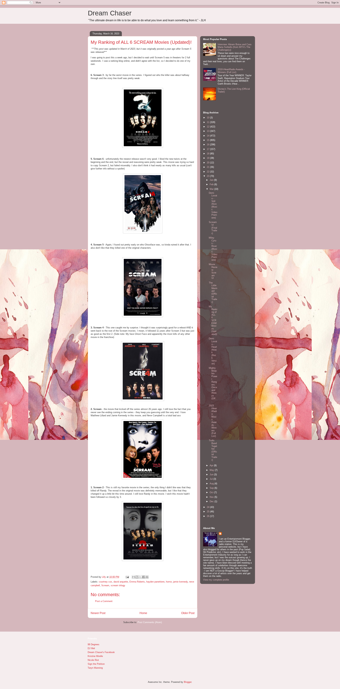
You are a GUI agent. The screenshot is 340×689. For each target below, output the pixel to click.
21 (208, 167)
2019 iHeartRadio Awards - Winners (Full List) (231, 71)
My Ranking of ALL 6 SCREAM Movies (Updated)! (213, 320)
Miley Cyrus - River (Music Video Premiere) (213, 248)
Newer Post (98, 613)
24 (208, 507)
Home (143, 613)
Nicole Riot (93, 660)
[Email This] (133, 577)
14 (208, 135)
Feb (212, 184)
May (212, 470)
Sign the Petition (96, 664)
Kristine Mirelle (95, 656)
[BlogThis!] (137, 577)
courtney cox (105, 581)
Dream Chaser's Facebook (101, 652)
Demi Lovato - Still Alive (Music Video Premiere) (213, 205)
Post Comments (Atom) (150, 622)
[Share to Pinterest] (147, 577)
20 (208, 162)
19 (208, 158)
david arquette (121, 581)
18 (208, 153)
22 (208, 171)
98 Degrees (93, 644)
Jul (211, 479)
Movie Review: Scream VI (213, 271)
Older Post (187, 613)
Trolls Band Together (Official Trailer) (213, 450)
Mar (212, 189)
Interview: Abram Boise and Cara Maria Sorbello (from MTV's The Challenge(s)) (234, 47)
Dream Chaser (110, 13)
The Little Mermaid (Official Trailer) (213, 292)
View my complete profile (216, 579)
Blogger (187, 682)
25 (208, 511)
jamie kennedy (180, 581)
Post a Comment (103, 601)
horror (169, 581)
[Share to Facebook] (143, 577)
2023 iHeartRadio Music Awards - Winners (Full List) (213, 420)
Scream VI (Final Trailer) (213, 227)
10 (208, 117)
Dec (212, 501)
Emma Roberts (137, 581)
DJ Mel (91, 648)
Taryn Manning (95, 667)
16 (208, 144)
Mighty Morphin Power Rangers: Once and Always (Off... (213, 384)
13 (208, 131)
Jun (212, 474)
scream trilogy (118, 585)
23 (208, 176)
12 (208, 126)
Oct (212, 492)
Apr (212, 465)
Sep (212, 488)
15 (208, 140)
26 (208, 516)
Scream (105, 585)
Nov (212, 497)
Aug (212, 483)
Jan (212, 180)
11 (208, 122)
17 (208, 149)
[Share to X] (140, 577)
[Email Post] (127, 577)
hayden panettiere (155, 581)
